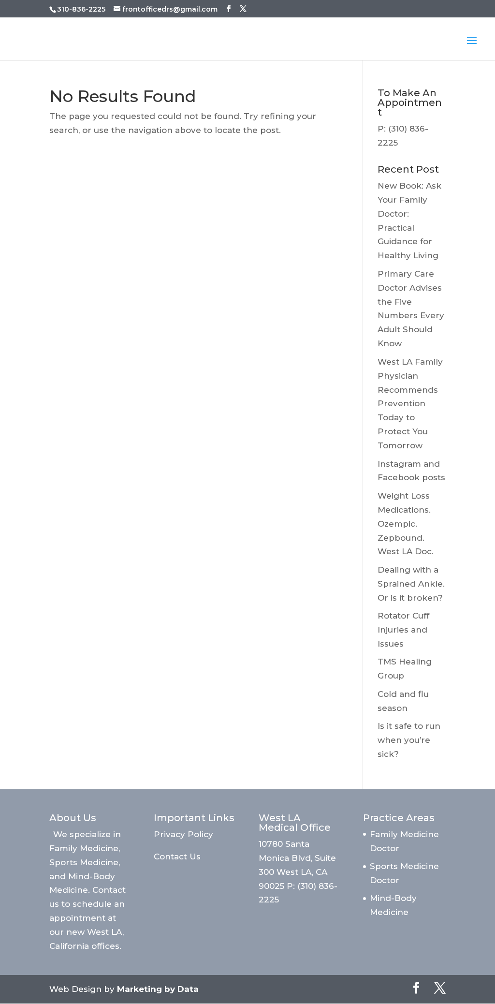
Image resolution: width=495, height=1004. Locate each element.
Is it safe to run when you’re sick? (409, 740)
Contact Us (177, 856)
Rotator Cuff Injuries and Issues (403, 630)
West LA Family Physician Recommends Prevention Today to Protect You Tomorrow (410, 403)
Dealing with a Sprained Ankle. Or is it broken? (411, 584)
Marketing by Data (158, 989)
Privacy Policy (183, 834)
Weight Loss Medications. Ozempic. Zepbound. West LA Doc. (406, 524)
